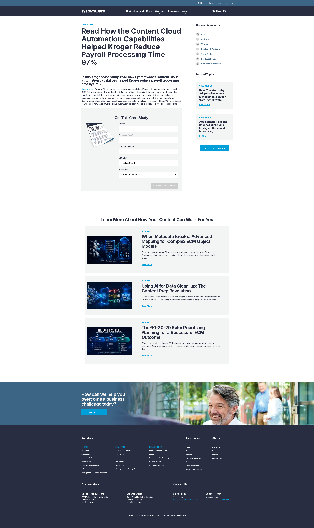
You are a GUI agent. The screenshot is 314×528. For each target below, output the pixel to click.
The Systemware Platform (139, 11)
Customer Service (156, 465)
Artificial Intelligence (90, 469)
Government (120, 465)
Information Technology (159, 458)
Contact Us (219, 11)
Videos (204, 44)
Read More (204, 104)
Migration (85, 450)
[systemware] (93, 10)
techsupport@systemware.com (218, 499)
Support (219, 3)
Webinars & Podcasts (211, 64)
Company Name (127, 146)
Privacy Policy (170, 515)
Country (123, 158)
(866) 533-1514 (200, 3)
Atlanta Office (134, 493)
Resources (173, 11)
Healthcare (119, 461)
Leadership (217, 451)
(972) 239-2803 (212, 497)
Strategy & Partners (210, 49)
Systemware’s (87, 89)
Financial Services (123, 450)
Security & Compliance (90, 458)
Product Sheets (208, 59)
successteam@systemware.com (185, 499)
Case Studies (207, 54)
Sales (211, 3)
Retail (117, 458)
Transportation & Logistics (126, 469)
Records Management (90, 465)
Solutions (159, 11)
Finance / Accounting (158, 450)
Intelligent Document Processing (95, 473)
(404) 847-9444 (134, 502)
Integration (86, 461)
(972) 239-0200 (88, 502)
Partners (215, 455)
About (185, 11)
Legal (151, 454)
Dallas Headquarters (92, 493)
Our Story (216, 447)
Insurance (119, 454)
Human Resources (156, 461)
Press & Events (218, 458)
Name (122, 123)
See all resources (214, 148)
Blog (203, 34)
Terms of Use (181, 515)
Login (226, 3)
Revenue (123, 169)
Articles (205, 39)
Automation (86, 454)
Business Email (126, 135)
